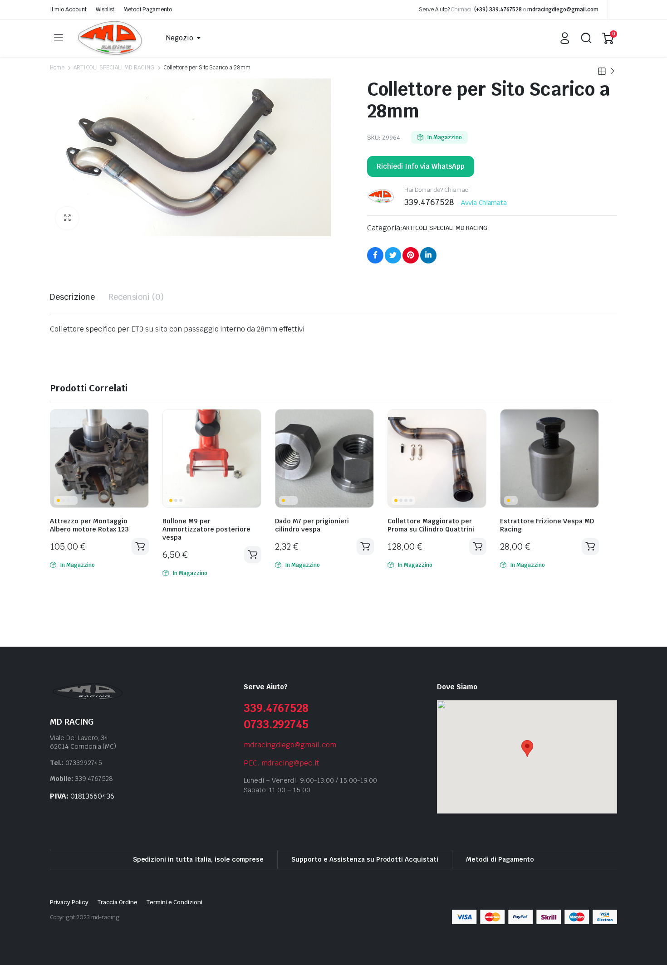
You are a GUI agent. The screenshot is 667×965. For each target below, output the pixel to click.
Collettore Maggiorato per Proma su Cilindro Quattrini (430, 525)
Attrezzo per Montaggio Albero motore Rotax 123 (89, 525)
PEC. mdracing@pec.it (281, 763)
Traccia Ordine (118, 902)
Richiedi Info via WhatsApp (421, 166)
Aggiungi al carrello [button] (140, 546)
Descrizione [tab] (72, 297)
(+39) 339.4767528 (498, 9)
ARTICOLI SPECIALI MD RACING (114, 67)
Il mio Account (68, 9)
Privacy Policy (69, 902)
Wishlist (105, 9)
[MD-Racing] (111, 38)
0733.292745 (276, 724)
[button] (67, 218)
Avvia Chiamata (484, 203)
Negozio (179, 38)
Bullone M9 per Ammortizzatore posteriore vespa (206, 529)
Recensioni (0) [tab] (136, 297)
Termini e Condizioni (174, 902)
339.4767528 (276, 708)
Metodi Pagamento (147, 9)
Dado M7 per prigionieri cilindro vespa (312, 525)
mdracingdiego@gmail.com (562, 9)
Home (57, 67)
